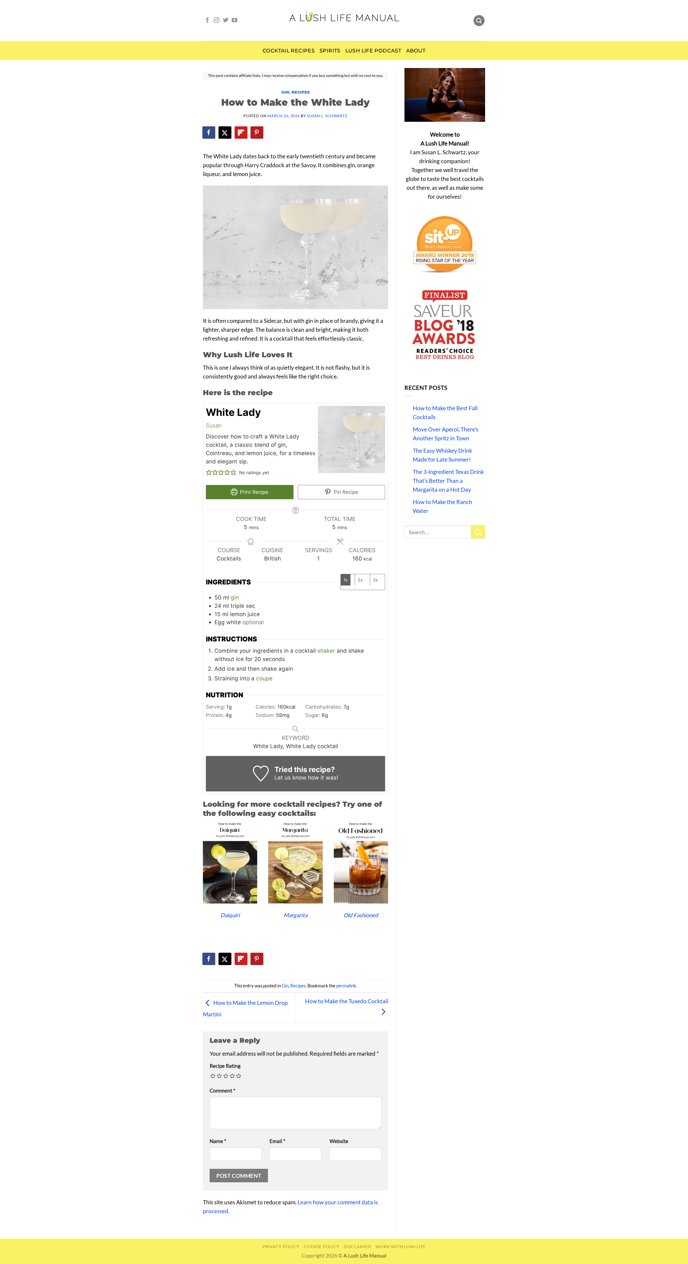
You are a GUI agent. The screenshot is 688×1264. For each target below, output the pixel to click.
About (415, 51)
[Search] (479, 20)
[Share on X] (225, 132)
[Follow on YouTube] (234, 20)
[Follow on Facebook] (207, 20)
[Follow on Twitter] (225, 20)
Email (277, 1141)
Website (338, 1141)
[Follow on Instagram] (216, 20)
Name (218, 1141)
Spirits (330, 51)
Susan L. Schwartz (327, 115)
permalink (346, 985)
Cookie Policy (321, 1246)
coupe (264, 678)
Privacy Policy (280, 1246)
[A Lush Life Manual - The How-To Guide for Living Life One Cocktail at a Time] (344, 20)
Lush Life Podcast (373, 51)
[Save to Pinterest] (257, 132)
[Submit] (478, 532)
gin (235, 597)
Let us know (290, 777)
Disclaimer (357, 1246)
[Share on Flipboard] (241, 132)
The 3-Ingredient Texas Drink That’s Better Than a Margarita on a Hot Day (448, 481)
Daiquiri (230, 915)
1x (345, 580)
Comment (222, 1091)
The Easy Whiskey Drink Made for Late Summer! (442, 455)
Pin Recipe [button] (345, 492)
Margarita (295, 915)
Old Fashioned (360, 915)
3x (375, 580)
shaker (326, 650)
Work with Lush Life (400, 1246)
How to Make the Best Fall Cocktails (445, 412)
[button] (209, 473)
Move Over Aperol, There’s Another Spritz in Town (445, 433)
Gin (285, 92)
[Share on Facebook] (209, 132)
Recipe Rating (225, 1066)
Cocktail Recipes (289, 51)
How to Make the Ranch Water (442, 506)
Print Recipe (253, 492)
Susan (214, 425)
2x (360, 580)
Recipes (301, 92)
